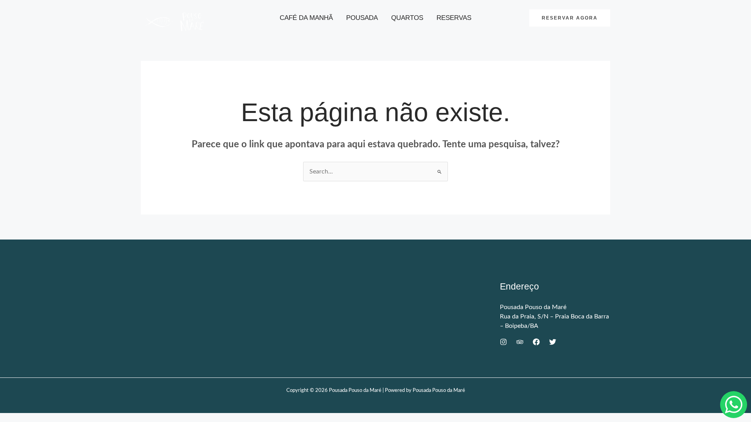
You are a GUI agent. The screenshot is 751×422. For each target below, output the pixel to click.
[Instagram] (503, 341)
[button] (569, 18)
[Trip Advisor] (519, 341)
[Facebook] (536, 341)
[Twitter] (552, 341)
